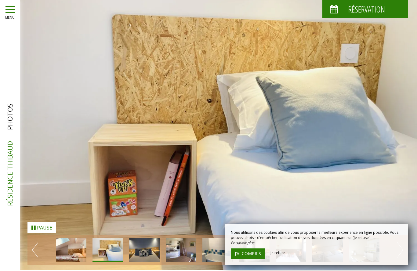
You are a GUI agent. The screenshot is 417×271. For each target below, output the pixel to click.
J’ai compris (248, 253)
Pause (44, 229)
